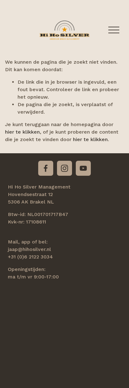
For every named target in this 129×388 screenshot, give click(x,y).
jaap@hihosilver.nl (29, 249)
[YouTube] (83, 168)
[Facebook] (45, 168)
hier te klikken (22, 132)
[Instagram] (64, 168)
